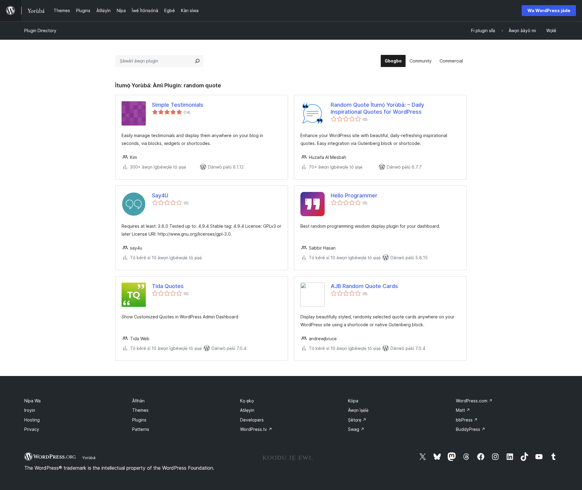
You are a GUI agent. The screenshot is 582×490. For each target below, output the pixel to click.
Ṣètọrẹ (357, 419)
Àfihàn (138, 400)
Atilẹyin (247, 410)
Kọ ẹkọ (247, 400)
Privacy (31, 429)
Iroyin (29, 410)
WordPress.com (474, 400)
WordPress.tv (256, 429)
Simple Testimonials (177, 105)
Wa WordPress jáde (548, 10)
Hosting (32, 419)
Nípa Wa (32, 400)
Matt (463, 410)
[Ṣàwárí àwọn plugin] (197, 61)
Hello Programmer (354, 195)
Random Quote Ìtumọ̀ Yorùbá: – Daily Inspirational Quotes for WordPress (377, 108)
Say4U (160, 195)
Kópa (353, 400)
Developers (252, 419)
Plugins (139, 419)
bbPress (467, 419)
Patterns (140, 429)
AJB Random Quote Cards (364, 286)
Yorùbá (88, 457)
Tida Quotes (168, 286)
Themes (140, 410)
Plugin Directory (40, 30)
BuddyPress (470, 429)
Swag (356, 429)
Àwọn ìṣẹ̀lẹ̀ (358, 410)
